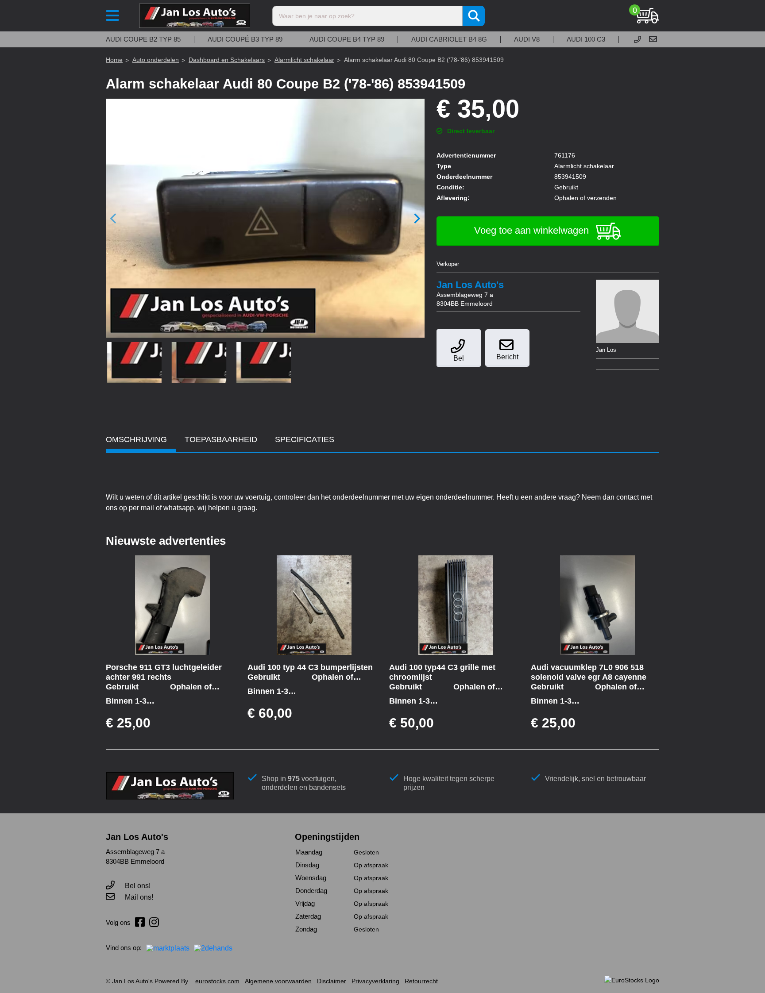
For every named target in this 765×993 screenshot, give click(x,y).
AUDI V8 (527, 39)
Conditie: (450, 187)
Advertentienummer (466, 155)
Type (444, 165)
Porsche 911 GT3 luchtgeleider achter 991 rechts (164, 672)
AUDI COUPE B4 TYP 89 (346, 39)
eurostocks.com (217, 981)
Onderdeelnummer (464, 176)
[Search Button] (474, 16)
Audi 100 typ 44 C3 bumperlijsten (310, 667)
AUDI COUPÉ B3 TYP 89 (245, 39)
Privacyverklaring (375, 981)
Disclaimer (331, 981)
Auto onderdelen (155, 59)
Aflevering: (453, 197)
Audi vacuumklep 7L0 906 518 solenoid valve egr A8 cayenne (588, 672)
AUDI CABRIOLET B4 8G (449, 39)
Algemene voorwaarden (278, 981)
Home (114, 59)
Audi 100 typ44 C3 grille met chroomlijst (442, 672)
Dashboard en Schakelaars (227, 59)
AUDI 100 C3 (586, 39)
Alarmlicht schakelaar (304, 59)
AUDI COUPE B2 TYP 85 (143, 39)
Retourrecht (421, 981)
